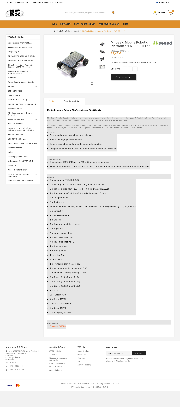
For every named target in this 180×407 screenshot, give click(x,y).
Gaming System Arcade (18, 157)
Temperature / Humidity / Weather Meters (19, 72)
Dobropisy (82, 358)
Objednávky (83, 355)
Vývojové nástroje (16, 119)
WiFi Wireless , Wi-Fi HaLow (20, 181)
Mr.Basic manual (58, 326)
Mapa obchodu (55, 370)
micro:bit (12, 78)
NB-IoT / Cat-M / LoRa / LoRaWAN (18, 175)
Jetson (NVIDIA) (15, 95)
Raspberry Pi (13, 52)
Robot (10, 152)
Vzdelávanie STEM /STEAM (20, 43)
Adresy (81, 361)
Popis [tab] (51, 101)
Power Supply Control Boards (21, 82)
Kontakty (53, 355)
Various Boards (15, 109)
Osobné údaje (83, 351)
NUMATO (12, 165)
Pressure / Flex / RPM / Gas (20, 61)
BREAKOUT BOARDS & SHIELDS (22, 56)
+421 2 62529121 (16, 366)
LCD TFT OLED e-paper (18, 139)
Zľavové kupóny (84, 365)
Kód (112, 51)
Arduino (11, 87)
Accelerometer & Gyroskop (20, 47)
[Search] (113, 12)
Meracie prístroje (16, 124)
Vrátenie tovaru (55, 367)
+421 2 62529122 (16, 370)
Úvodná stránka (15, 37)
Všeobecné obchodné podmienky (58, 359)
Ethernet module (15, 135)
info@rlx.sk (13, 362)
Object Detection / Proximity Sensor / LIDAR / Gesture (21, 66)
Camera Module (15, 148)
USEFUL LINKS (55, 351)
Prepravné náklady (57, 363)
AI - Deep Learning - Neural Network (20, 114)
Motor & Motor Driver (17, 170)
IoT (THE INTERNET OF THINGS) (22, 143)
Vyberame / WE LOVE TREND (20, 161)
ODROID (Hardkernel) (17, 100)
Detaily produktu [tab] (72, 101)
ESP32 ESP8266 (15, 91)
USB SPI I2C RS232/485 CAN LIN (22, 104)
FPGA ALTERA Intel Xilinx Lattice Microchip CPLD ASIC (21, 129)
